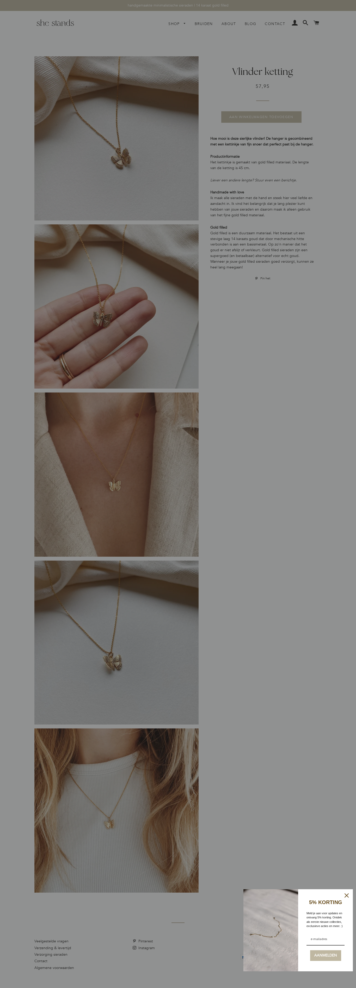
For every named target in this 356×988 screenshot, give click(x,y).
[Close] (346, 895)
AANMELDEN (325, 955)
